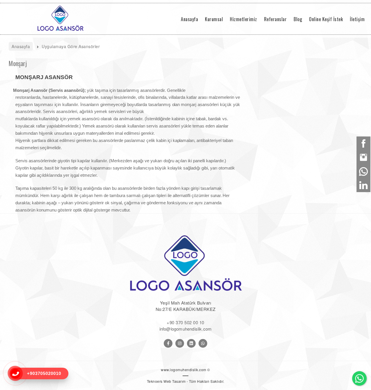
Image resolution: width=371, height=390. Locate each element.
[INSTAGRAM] (179, 343)
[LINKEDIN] (191, 343)
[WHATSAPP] (203, 343)
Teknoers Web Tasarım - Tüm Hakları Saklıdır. (185, 381)
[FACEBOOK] (168, 343)
